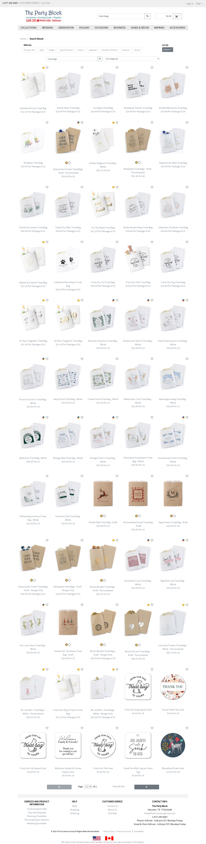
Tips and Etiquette (37, 812)
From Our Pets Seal (103, 768)
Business (120, 27)
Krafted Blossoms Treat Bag (173, 107)
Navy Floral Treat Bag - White (68, 399)
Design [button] (51, 50)
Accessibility (139, 831)
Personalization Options (36, 819)
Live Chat (45, 3)
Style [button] (41, 50)
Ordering (74, 813)
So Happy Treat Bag (103, 107)
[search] (147, 16)
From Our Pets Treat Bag (138, 282)
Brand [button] (137, 50)
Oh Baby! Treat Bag (33, 162)
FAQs (74, 806)
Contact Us (112, 806)
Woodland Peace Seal (173, 768)
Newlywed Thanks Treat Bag (138, 107)
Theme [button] (80, 50)
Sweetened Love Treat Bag (33, 108)
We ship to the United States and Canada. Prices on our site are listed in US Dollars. (103, 842)
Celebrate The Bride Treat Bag (173, 227)
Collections (29, 27)
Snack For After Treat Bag (68, 227)
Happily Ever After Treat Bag (173, 162)
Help (198, 3)
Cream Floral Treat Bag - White (103, 399)
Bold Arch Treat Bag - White (33, 458)
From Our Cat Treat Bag (103, 282)
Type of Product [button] (66, 50)
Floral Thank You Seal (173, 709)
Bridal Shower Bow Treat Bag (138, 227)
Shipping (74, 809)
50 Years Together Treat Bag (68, 340)
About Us (112, 809)
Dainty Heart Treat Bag (68, 107)
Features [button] (125, 50)
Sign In (190, 3)
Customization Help (37, 808)
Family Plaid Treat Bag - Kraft (103, 522)
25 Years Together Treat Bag (33, 340)
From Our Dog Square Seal (138, 709)
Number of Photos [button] (109, 50)
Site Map (112, 813)
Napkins (159, 27)
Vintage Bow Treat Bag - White (68, 458)
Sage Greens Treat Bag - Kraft (173, 522)
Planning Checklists (37, 816)
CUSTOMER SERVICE (29, 3)
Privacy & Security (123, 831)
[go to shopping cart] (177, 16)
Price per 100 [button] (29, 50)
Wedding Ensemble (36, 823)
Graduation (66, 27)
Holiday (84, 27)
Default (166, 49)
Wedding (47, 27)
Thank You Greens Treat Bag (33, 227)
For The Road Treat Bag (103, 227)
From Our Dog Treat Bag (173, 282)
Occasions (101, 27)
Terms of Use (108, 831)
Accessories (177, 27)
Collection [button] (93, 50)
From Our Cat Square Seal (33, 768)
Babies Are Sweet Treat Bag (33, 282)
